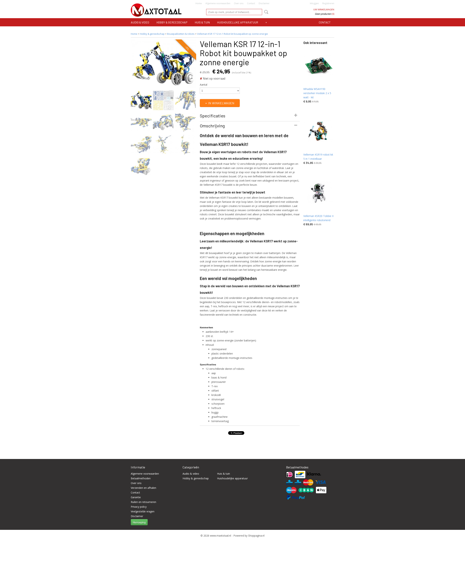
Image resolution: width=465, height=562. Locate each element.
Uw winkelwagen (323, 9)
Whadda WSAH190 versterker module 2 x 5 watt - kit (317, 93)
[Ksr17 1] (163, 63)
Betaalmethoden (141, 478)
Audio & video (140, 22)
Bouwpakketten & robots (181, 33)
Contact (251, 3)
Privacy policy (139, 506)
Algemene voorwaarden (217, 3)
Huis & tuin (202, 22)
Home (198, 3)
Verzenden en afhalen (143, 488)
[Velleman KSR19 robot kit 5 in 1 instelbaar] (318, 131)
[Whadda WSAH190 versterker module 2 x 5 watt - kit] (318, 65)
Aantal (203, 84)
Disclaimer (264, 3)
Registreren (328, 3)
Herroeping (139, 522)
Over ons (238, 3)
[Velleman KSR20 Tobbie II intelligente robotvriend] (318, 192)
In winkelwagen (221, 103)
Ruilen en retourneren (143, 502)
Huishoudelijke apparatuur (237, 22)
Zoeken (265, 12)
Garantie (136, 497)
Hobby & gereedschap (171, 22)
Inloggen (314, 3)
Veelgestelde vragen (142, 511)
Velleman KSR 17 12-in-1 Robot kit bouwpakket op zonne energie (232, 33)
